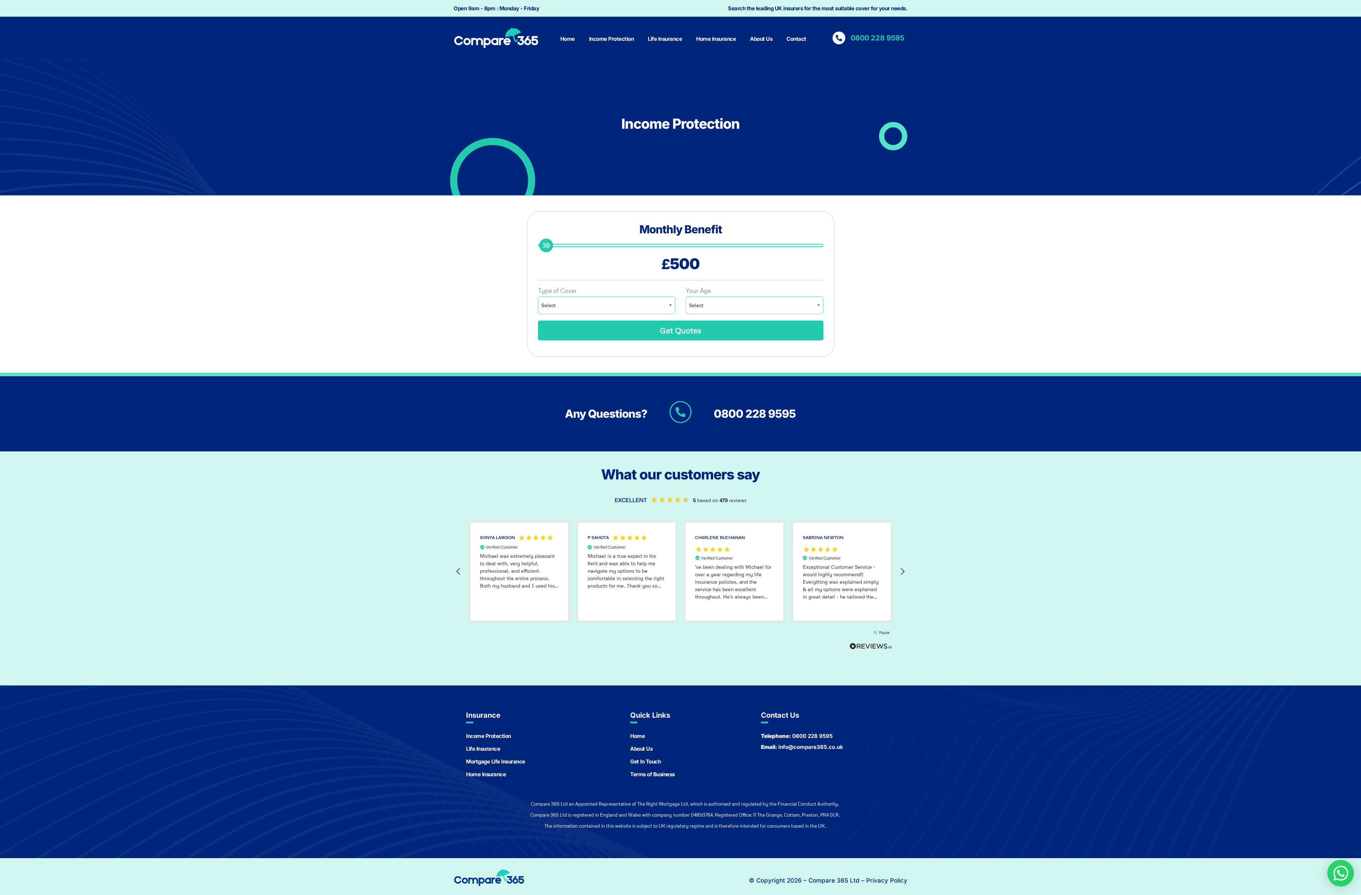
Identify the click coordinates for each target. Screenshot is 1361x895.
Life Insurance (665, 38)
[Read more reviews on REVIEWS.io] (871, 648)
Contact (796, 38)
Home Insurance (716, 38)
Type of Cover (557, 290)
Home (567, 38)
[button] (458, 571)
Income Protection (611, 38)
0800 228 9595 (755, 414)
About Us (761, 38)
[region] (680, 571)
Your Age (698, 290)
